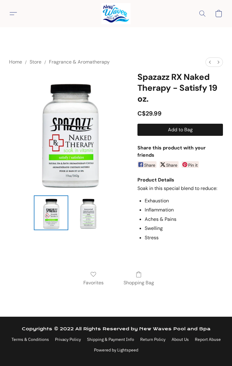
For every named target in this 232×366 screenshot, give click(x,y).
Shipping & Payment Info (110, 339)
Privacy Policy (68, 339)
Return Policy (153, 339)
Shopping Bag (139, 282)
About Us (180, 339)
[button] (116, 13)
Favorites (93, 282)
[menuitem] (210, 62)
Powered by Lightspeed (116, 350)
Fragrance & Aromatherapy (79, 62)
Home (15, 62)
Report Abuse (208, 339)
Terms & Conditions (30, 339)
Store (35, 62)
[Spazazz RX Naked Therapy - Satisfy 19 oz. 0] (51, 212)
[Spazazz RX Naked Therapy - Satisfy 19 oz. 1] (88, 212)
